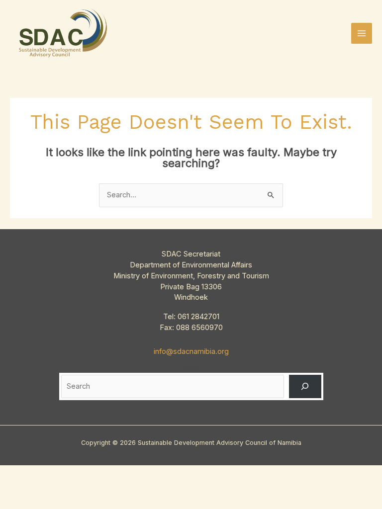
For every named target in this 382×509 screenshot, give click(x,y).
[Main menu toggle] (361, 33)
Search (191, 367)
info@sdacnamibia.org (191, 351)
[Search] (305, 386)
